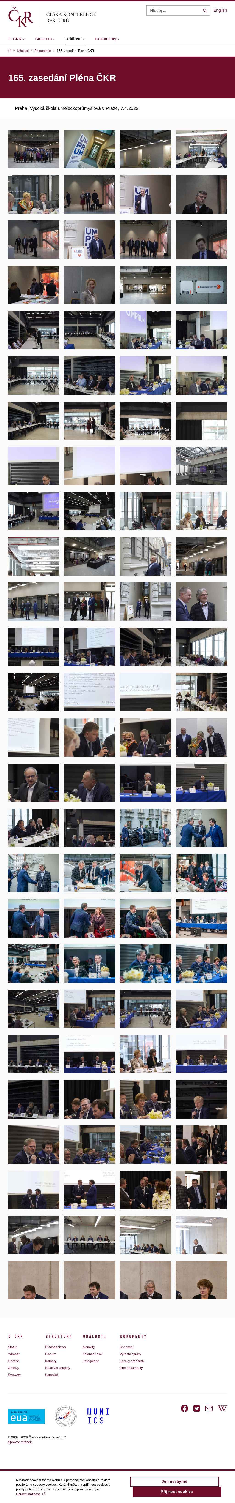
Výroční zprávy (130, 1354)
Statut (12, 1347)
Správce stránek (20, 1442)
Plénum (50, 1354)
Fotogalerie (91, 1361)
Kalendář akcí (93, 1354)
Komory (50, 1361)
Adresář (14, 1354)
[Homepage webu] (60, 16)
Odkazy (13, 1368)
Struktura (58, 1336)
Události (94, 1336)
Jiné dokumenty (131, 1368)
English (220, 10)
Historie (13, 1361)
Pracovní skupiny (57, 1368)
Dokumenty (133, 1336)
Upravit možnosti (28, 1494)
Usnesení (127, 1347)
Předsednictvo (55, 1347)
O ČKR (15, 1336)
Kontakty (14, 1374)
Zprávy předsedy (132, 1361)
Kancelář (51, 1374)
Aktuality (89, 1347)
